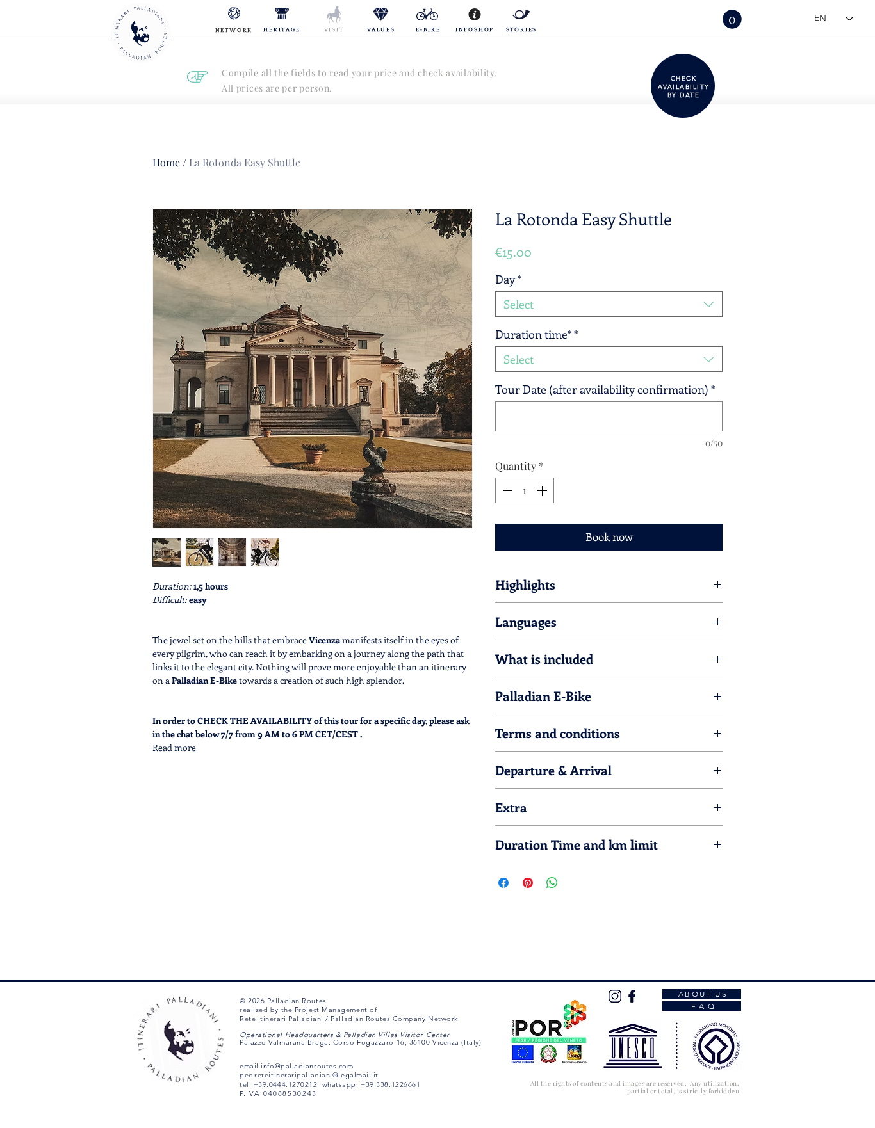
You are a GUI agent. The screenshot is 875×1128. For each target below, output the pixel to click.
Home (166, 162)
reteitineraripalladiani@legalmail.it (316, 1074)
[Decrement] (506, 490)
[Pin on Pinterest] (528, 882)
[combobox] (609, 304)
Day (508, 279)
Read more (174, 747)
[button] (732, 19)
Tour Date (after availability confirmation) (605, 389)
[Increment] (543, 490)
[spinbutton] (524, 490)
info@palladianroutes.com (307, 1065)
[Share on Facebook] (503, 882)
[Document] (684, 86)
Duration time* (536, 334)
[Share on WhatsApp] (552, 882)
